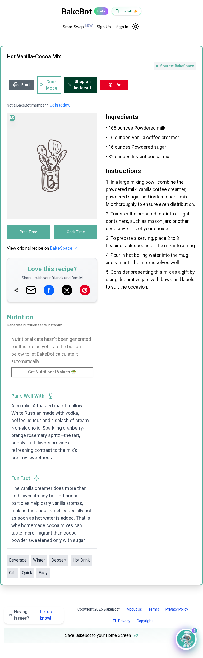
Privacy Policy (176, 609)
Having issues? (33, 615)
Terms (153, 609)
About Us (134, 609)
